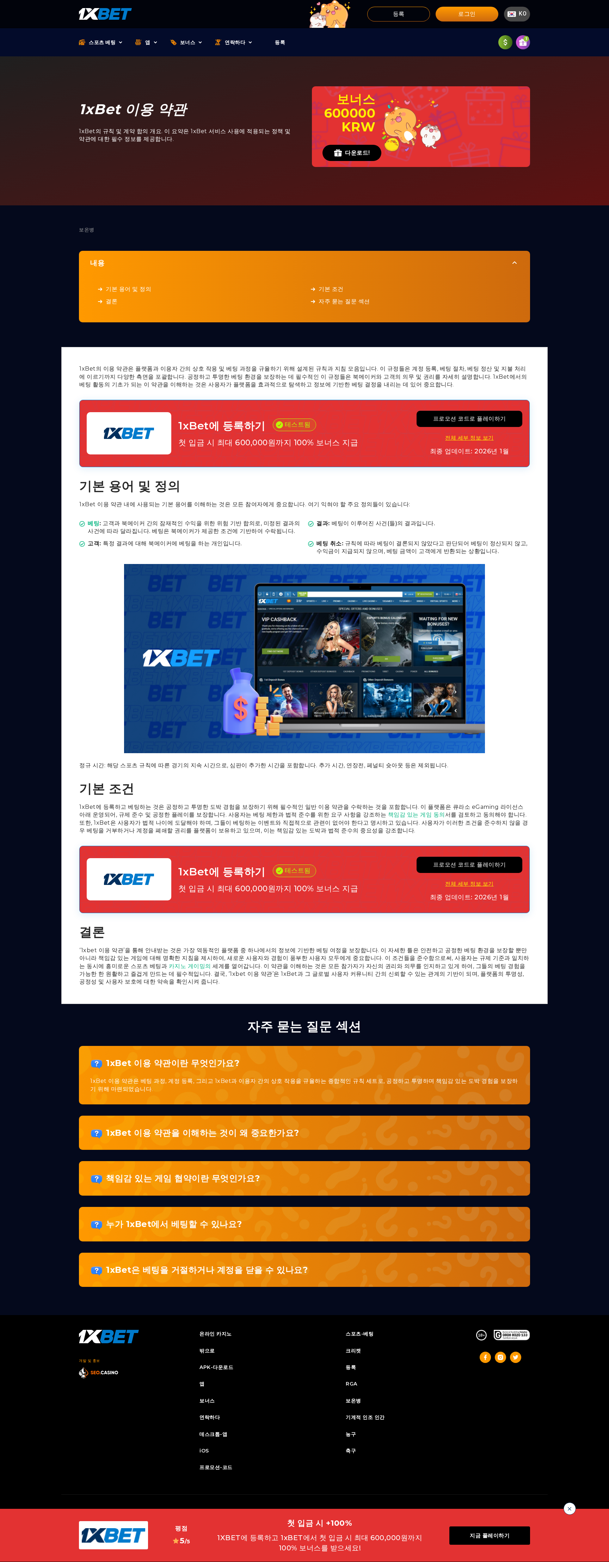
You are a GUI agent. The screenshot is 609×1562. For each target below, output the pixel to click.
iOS (204, 1451)
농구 (351, 1434)
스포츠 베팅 (102, 42)
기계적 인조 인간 (365, 1417)
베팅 (93, 523)
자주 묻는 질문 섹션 (344, 301)
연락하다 (235, 42)
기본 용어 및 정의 (128, 289)
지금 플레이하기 (490, 1535)
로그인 (467, 14)
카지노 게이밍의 (190, 966)
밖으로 (207, 1350)
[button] (517, 14)
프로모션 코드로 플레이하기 (469, 418)
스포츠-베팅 (360, 1334)
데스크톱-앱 (213, 1434)
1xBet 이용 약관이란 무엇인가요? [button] (172, 1063)
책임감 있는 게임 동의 (416, 814)
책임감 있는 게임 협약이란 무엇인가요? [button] (183, 1178)
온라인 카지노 (215, 1334)
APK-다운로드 (216, 1367)
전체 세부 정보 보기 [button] (469, 437)
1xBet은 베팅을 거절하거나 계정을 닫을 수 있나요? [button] (207, 1270)
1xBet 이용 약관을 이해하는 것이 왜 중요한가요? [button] (202, 1133)
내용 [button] (97, 263)
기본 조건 (331, 289)
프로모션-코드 (216, 1467)
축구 (351, 1451)
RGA (351, 1384)
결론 (111, 301)
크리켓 (353, 1350)
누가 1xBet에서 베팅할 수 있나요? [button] (174, 1224)
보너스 (188, 42)
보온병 (353, 1400)
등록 (399, 14)
